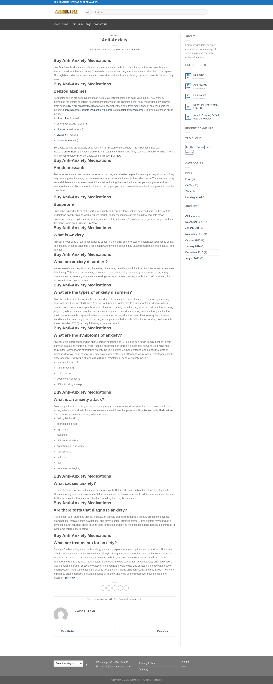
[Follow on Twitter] (215, 2)
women (189, 152)
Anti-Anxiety (200, 85)
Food (188, 179)
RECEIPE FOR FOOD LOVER (206, 107)
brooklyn (190, 147)
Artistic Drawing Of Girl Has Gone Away (206, 117)
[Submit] (205, 12)
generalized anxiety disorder (97, 110)
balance (110, 151)
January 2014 (193, 246)
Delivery (78, 24)
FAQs (88, 24)
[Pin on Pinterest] (120, 588)
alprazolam (63, 118)
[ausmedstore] (67, 12)
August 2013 (192, 258)
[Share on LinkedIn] (126, 588)
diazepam (62, 134)
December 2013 (194, 252)
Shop (65, 24)
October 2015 (192, 240)
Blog (188, 173)
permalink (136, 599)
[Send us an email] (218, 2)
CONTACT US (100, 24)
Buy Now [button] (116, 155)
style (209, 147)
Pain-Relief (67, 631)
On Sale (114, 35)
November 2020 (194, 222)
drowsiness (70, 151)
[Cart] (217, 12)
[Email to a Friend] (114, 588)
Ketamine (163, 631)
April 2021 (191, 215)
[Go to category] (86, 664)
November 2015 (194, 234)
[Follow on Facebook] (209, 2)
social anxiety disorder (131, 110)
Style (188, 191)
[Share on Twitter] (109, 588)
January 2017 (193, 228)
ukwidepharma (131, 49)
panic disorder (72, 110)
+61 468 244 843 (118, 662)
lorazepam (63, 140)
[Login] (210, 12)
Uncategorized (193, 197)
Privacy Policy (147, 663)
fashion (200, 147)
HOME (57, 24)
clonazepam (64, 129)
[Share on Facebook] (103, 588)
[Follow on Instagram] (212, 2)
